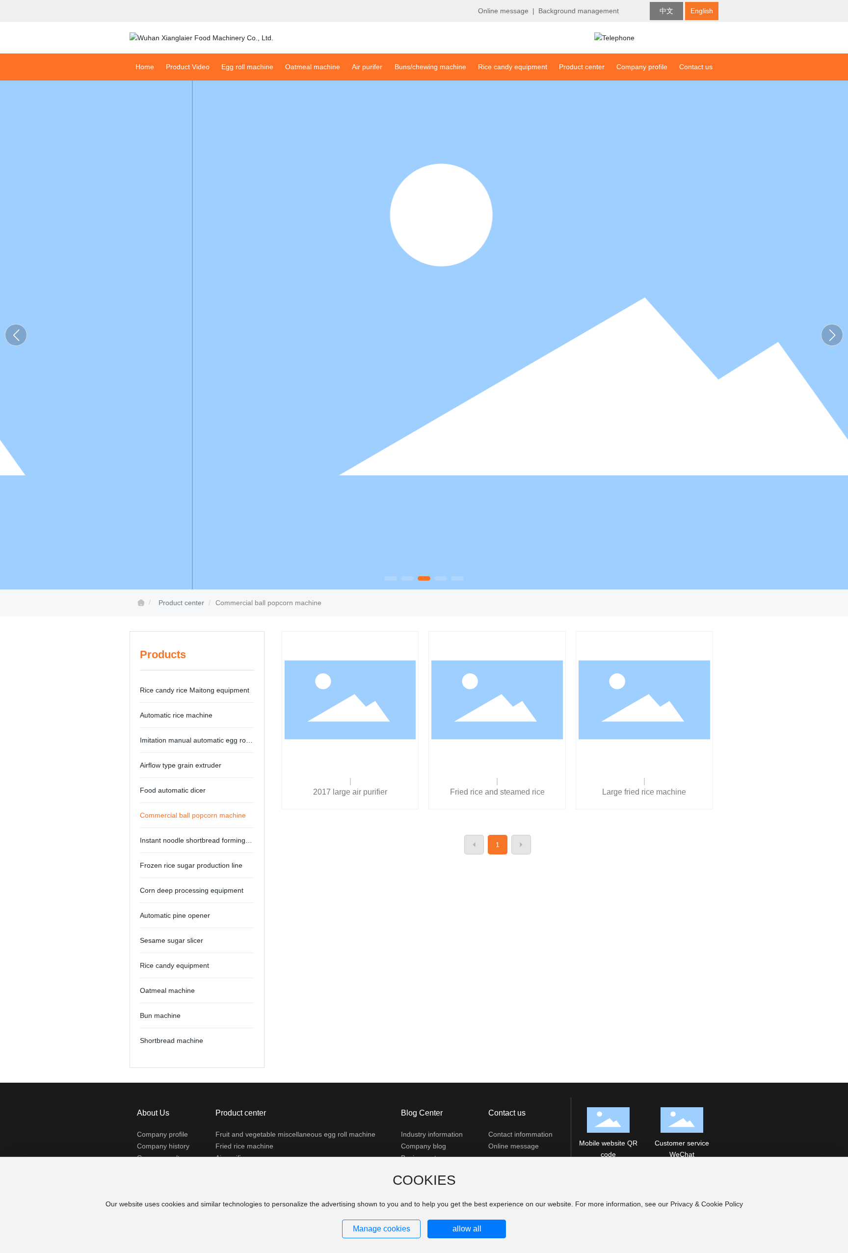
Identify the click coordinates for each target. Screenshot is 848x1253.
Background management (578, 11)
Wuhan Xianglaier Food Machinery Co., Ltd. (424, 333)
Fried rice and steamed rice (497, 792)
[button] (390, 578)
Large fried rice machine (644, 792)
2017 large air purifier (350, 792)
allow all (466, 1229)
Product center (181, 603)
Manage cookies (381, 1229)
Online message (503, 11)
